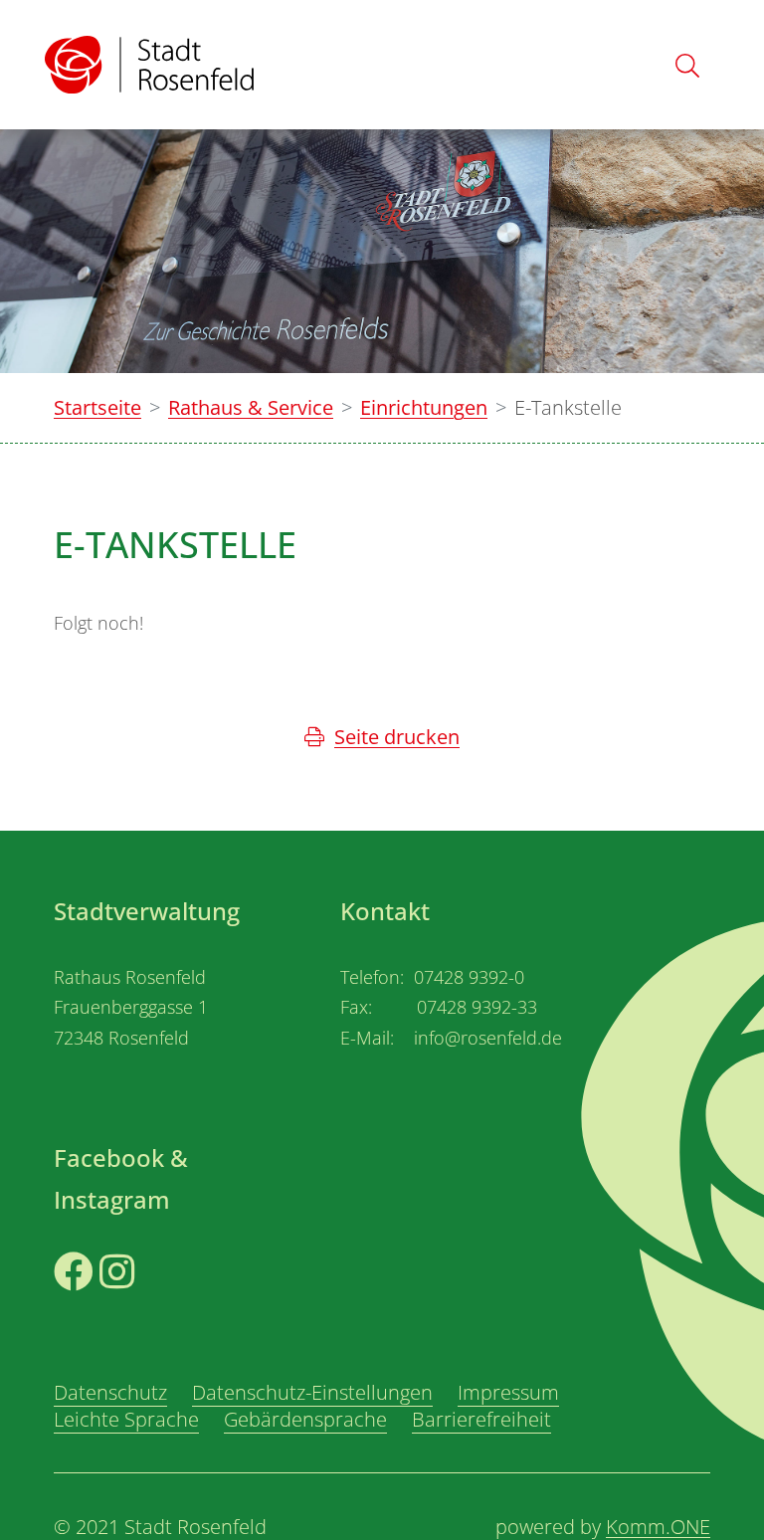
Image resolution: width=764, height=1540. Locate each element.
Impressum (508, 1392)
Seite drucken (397, 736)
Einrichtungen (423, 407)
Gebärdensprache (305, 1419)
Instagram (146, 1305)
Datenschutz (110, 1392)
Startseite (97, 407)
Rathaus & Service (250, 407)
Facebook (98, 1305)
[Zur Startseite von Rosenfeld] (149, 64)
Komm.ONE (658, 1526)
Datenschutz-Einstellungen (312, 1392)
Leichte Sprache (126, 1419)
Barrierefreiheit (481, 1419)
